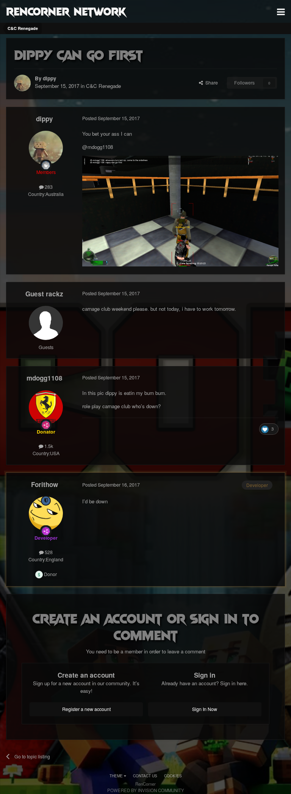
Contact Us (145, 775)
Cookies (173, 775)
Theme (117, 775)
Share (210, 82)
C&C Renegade (103, 85)
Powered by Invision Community (145, 790)
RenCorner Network (66, 11)
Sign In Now (204, 709)
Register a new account (86, 709)
